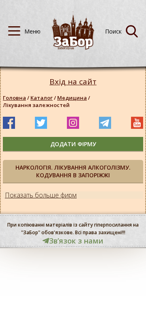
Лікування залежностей (36, 105)
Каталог (41, 97)
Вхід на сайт (73, 82)
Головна (14, 97)
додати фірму (73, 144)
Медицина (72, 97)
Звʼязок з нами (76, 241)
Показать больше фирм (41, 195)
